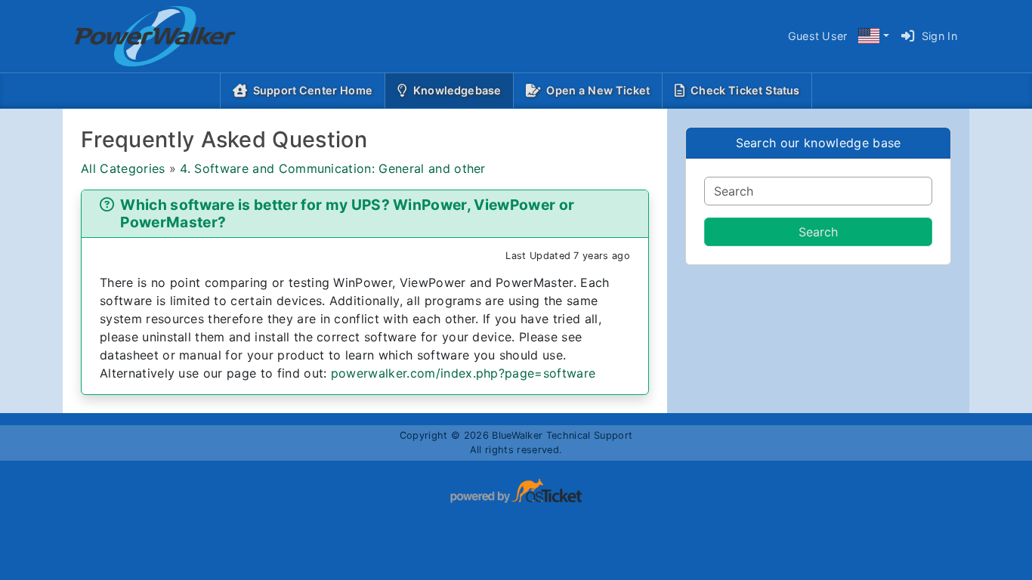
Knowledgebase (460, 90)
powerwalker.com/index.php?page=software (463, 373)
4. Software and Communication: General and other (332, 168)
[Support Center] (143, 36)
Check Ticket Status (745, 90)
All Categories (123, 168)
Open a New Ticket (598, 90)
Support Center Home (312, 90)
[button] (873, 36)
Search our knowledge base (818, 142)
